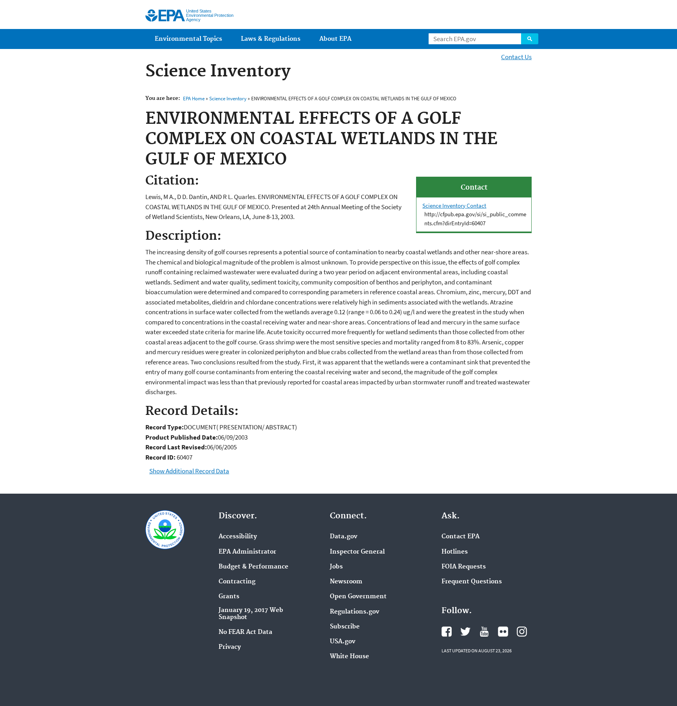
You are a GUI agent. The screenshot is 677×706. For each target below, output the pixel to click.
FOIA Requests (464, 566)
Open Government (358, 596)
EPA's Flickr (503, 631)
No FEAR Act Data (245, 632)
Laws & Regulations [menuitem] (270, 39)
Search (529, 38)
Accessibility (238, 536)
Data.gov (343, 536)
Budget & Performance (253, 566)
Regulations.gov (354, 611)
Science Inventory (227, 98)
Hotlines (455, 552)
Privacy (230, 647)
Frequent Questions (472, 581)
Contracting (237, 581)
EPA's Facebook (447, 631)
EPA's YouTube (484, 631)
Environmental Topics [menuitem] (188, 39)
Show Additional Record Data (189, 471)
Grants (229, 596)
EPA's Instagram (522, 631)
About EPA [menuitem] (335, 39)
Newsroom (346, 581)
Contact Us (516, 56)
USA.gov (342, 641)
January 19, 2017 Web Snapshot (251, 614)
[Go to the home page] (165, 15)
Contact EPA (461, 536)
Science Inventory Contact (454, 205)
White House (349, 656)
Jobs (336, 566)
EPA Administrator (247, 552)
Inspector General (357, 552)
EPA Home (194, 98)
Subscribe (345, 626)
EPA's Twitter (465, 631)
